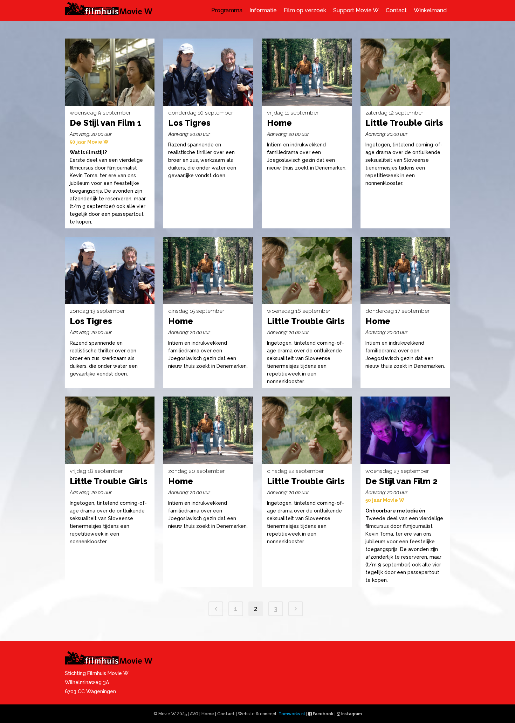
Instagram (351, 713)
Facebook (323, 713)
